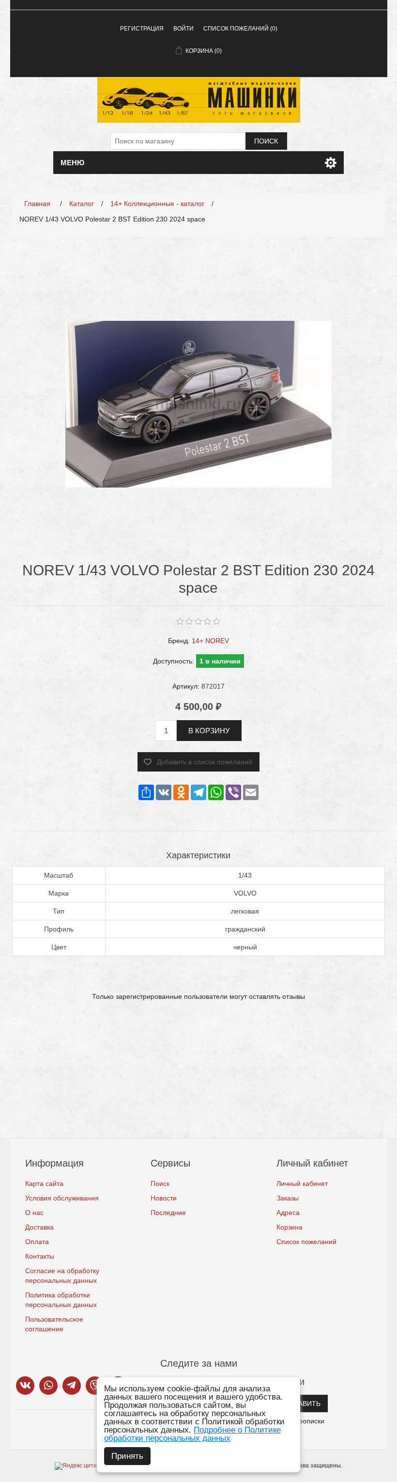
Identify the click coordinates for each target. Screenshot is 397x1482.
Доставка (39, 1227)
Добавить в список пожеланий (204, 762)
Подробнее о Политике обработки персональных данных (192, 1434)
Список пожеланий (306, 1242)
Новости (164, 1198)
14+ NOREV (210, 641)
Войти (183, 28)
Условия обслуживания (62, 1198)
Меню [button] (72, 162)
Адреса (288, 1212)
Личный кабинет (302, 1183)
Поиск (266, 141)
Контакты (39, 1256)
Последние (168, 1212)
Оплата (37, 1242)
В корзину (209, 730)
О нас (34, 1212)
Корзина (289, 1227)
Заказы (287, 1198)
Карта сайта (44, 1183)
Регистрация (142, 28)
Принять (127, 1456)
